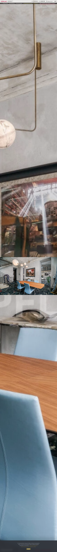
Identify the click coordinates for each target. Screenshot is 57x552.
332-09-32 (34, 1)
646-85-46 (41, 1)
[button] (55, 1)
